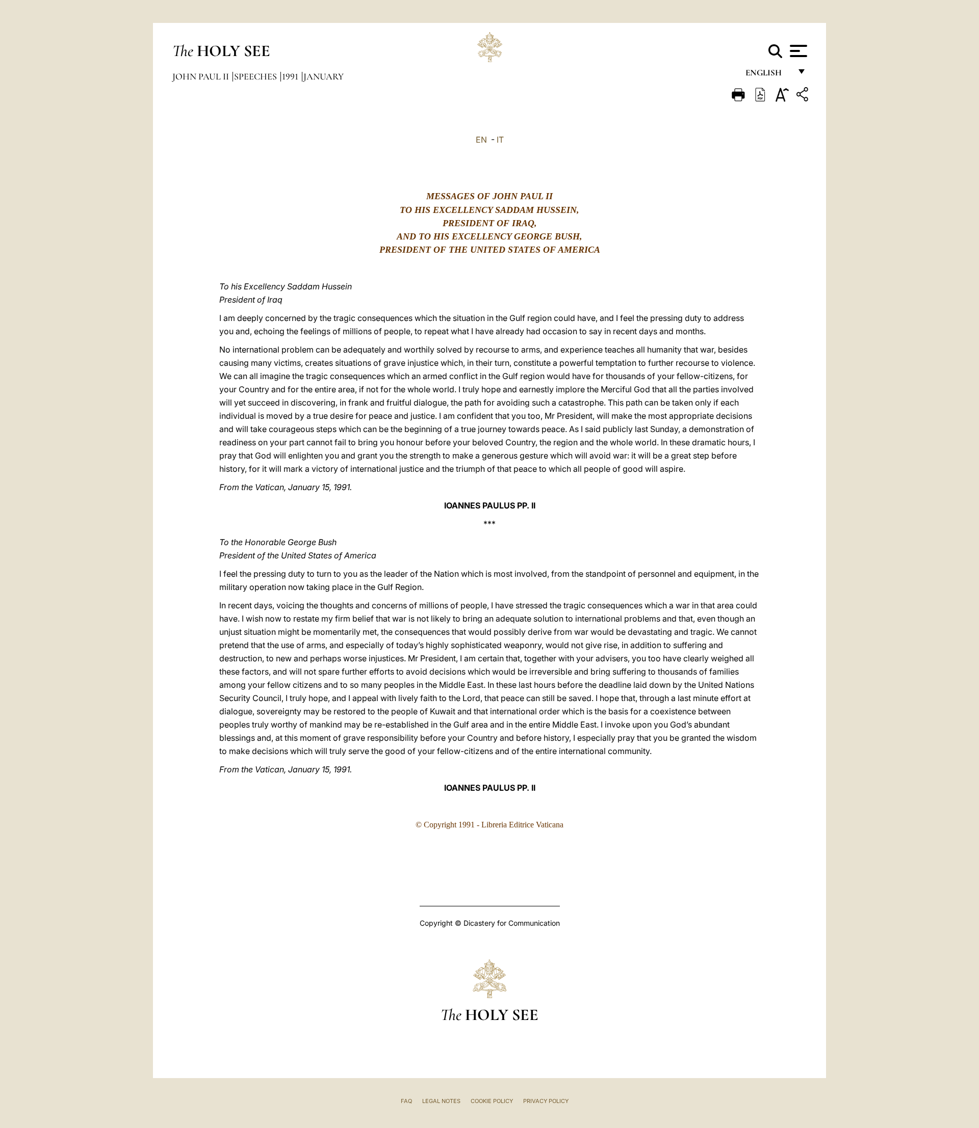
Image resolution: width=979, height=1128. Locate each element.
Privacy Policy (546, 1101)
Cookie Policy (492, 1101)
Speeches (256, 76)
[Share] (803, 96)
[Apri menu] (797, 51)
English (768, 75)
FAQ (406, 1101)
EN (481, 140)
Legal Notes (441, 1101)
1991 (291, 76)
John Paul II (201, 76)
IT (500, 140)
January (323, 76)
